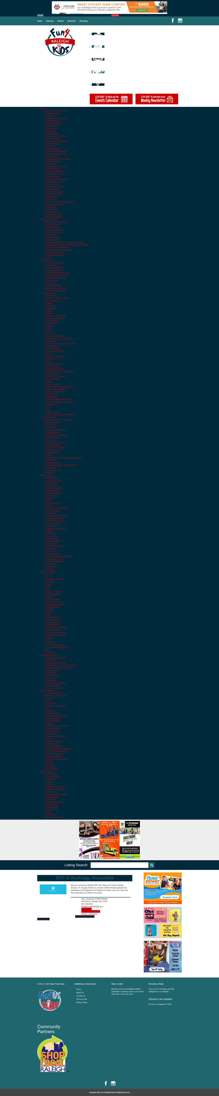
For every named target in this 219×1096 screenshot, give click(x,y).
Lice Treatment (51, 452)
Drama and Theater (53, 591)
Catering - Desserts (53, 493)
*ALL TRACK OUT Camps (55, 110)
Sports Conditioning (53, 746)
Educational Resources (54, 229)
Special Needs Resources (55, 288)
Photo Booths (50, 548)
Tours (47, 407)
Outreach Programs (53, 619)
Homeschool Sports (53, 718)
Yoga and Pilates (52, 769)
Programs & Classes (48, 571)
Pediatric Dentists (52, 462)
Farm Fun (49, 784)
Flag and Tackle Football (55, 705)
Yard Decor (49, 569)
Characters (49, 498)
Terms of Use (81, 999)
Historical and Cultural (54, 602)
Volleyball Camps (52, 212)
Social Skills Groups (53, 285)
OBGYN (48, 455)
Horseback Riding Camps (55, 153)
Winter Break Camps (53, 217)
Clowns (48, 500)
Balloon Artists (51, 483)
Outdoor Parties (51, 538)
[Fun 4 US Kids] (60, 42)
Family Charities (51, 265)
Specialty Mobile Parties (55, 561)
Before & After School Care (56, 222)
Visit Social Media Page (90, 911)
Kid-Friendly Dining (53, 675)
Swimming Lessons (53, 756)
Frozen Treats (51, 673)
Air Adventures (51, 295)
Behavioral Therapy (53, 422)
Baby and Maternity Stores (56, 657)
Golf (47, 708)
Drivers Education (52, 594)
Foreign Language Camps (56, 136)
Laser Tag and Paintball (55, 351)
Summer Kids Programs (55, 645)
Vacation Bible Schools (54, 204)
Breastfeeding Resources (55, 429)
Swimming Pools (52, 394)
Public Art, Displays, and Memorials (59, 371)
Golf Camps (50, 146)
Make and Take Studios (54, 356)
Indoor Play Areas (52, 348)
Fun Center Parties (53, 523)
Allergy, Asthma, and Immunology (58, 419)
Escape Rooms (51, 323)
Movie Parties (50, 533)
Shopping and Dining (48, 655)
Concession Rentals (53, 503)
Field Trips (49, 326)
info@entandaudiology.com (92, 906)
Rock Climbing (51, 733)
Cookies (48, 505)
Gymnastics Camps (53, 148)
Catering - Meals (52, 495)
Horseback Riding (52, 721)
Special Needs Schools (54, 252)
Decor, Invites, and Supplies (56, 508)
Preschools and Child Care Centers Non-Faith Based (66, 245)
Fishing (48, 328)
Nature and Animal (52, 617)
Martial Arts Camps (53, 161)
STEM (47, 640)
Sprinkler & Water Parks (55, 391)
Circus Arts (49, 581)
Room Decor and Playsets (55, 683)
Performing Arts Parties (54, 546)
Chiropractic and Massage (56, 434)
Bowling (48, 310)
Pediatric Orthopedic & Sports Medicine (61, 465)
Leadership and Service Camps (58, 158)
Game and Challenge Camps (57, 141)
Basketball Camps (52, 121)
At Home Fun (50, 305)
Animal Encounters (53, 300)
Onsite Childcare (52, 240)
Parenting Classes (52, 622)
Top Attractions (51, 404)
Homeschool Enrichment (55, 604)
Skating (48, 381)
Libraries (48, 353)
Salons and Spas (52, 379)
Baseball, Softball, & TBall (55, 695)
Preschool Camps (52, 176)
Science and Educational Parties (58, 556)
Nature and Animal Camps (56, 166)
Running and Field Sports (55, 736)
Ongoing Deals (51, 804)
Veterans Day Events (53, 817)
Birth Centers (50, 424)
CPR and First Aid (52, 437)
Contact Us (80, 995)
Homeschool (50, 234)
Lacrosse (49, 723)
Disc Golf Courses (52, 321)
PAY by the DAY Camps (54, 171)
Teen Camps (50, 199)
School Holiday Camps (54, 181)
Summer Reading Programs (56, 647)
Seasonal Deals (51, 809)
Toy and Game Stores (54, 688)
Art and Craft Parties (53, 480)
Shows (48, 812)
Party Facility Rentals (53, 541)
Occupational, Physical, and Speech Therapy (63, 457)
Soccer (48, 738)
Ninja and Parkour (52, 728)
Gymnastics (50, 710)
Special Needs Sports (54, 741)
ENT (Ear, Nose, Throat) (55, 442)
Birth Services (51, 427)
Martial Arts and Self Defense (57, 726)
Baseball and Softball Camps (57, 118)
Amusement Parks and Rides (57, 298)
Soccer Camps (51, 184)
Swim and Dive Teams (54, 754)
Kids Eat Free (50, 678)
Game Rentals (51, 526)
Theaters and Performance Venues (59, 402)
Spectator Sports (52, 384)
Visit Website (86, 909)
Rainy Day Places (52, 374)
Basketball (49, 698)
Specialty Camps (52, 189)
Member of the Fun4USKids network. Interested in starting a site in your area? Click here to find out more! (127, 991)
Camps (43, 108)
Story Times (50, 642)
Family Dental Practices (54, 447)
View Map (79, 916)
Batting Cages (51, 308)
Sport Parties (50, 564)
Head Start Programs (53, 232)
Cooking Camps (51, 126)
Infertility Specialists (53, 450)
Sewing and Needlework (55, 632)
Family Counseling (52, 445)
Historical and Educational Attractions (60, 343)
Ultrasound (49, 472)
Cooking (48, 584)
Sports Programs (47, 690)
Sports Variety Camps (54, 191)
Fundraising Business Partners (57, 272)
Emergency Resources (54, 262)
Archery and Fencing (53, 693)
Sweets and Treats (52, 685)
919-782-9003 (87, 904)
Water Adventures (52, 412)
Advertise (71, 21)
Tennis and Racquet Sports (56, 759)
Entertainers (50, 513)
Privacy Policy (81, 1002)
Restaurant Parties (52, 553)
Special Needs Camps (54, 186)
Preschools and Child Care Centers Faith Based (64, 242)
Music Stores (50, 680)
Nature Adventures (53, 366)
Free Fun (49, 331)
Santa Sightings (51, 807)
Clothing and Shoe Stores (55, 662)
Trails (47, 409)
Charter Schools (51, 224)
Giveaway (83, 21)
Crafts (47, 586)
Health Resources (47, 417)
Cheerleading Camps (53, 123)
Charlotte (115, 15)
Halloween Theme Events (55, 786)
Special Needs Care (53, 470)
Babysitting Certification (54, 579)
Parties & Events (47, 475)
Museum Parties (52, 536)
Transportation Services (55, 255)
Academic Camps (52, 113)
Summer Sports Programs (55, 751)
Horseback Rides (52, 346)
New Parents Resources (55, 278)
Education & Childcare (49, 219)
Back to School (51, 774)
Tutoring (48, 257)
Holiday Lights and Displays (56, 794)
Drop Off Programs (53, 227)
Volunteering (50, 652)
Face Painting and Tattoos (56, 516)
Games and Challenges (54, 336)
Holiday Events (51, 792)
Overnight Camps (52, 169)
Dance (48, 589)
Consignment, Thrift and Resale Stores (61, 665)
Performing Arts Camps (54, 174)
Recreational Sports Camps (56, 179)
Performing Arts (51, 624)
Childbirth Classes (52, 432)
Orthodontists (50, 460)
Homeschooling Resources (56, 275)
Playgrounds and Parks (54, 369)
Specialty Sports (51, 743)
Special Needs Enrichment (56, 635)
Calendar (50, 21)
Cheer (47, 700)
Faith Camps (50, 131)
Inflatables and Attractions (55, 528)
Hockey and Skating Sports (56, 716)
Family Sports (51, 703)
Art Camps (49, 115)
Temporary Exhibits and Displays (58, 399)
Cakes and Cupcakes (54, 488)
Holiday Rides (51, 799)
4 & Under (49, 574)
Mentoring (49, 609)
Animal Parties (51, 478)
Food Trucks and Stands (55, 521)
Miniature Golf (51, 359)
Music (47, 614)
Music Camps (50, 164)
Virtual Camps (51, 209)
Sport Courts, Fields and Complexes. (60, 386)
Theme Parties (51, 566)
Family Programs (52, 599)
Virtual (48, 650)
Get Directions (88, 916)
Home (39, 21)
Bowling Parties (51, 485)
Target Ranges (51, 397)
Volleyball (49, 764)
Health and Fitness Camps (56, 151)
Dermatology (50, 440)
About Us (80, 992)
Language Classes (52, 607)
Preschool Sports (52, 731)
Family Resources (47, 260)
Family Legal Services (54, 267)
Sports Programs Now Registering (59, 748)
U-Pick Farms (50, 814)
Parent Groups (51, 280)
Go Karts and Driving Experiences (59, 338)
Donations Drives (52, 776)
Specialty (49, 637)
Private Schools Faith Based (56, 247)
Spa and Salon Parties (54, 559)
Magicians (49, 531)
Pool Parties (50, 551)
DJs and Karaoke (52, 510)
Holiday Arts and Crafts (54, 789)
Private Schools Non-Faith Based (58, 250)
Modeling (49, 612)
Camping (49, 313)
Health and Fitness (53, 713)
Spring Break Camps (53, 194)
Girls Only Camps (52, 143)
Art (46, 576)
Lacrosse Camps (52, 156)
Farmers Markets (52, 670)
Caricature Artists (52, 490)
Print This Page (43, 919)
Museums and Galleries (55, 364)
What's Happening (47, 771)
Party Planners (51, 543)
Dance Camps (51, 128)
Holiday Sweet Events (54, 802)
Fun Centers (50, 333)
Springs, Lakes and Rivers (56, 389)
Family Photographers (54, 270)
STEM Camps (51, 196)
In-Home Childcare (53, 237)
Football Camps (51, 133)
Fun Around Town (47, 293)
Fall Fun (48, 781)
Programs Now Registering (56, 627)
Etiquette (49, 597)
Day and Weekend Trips (55, 318)
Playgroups (49, 283)
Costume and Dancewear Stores (58, 667)
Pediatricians (50, 467)
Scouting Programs (53, 629)
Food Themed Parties (54, 518)
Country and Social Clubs (55, 315)
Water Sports (50, 766)
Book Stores (50, 660)
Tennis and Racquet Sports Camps (59, 202)
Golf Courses (50, 341)
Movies (48, 361)
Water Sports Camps (53, 214)
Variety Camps (51, 207)
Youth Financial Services (55, 290)
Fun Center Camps (53, 138)
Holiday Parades (52, 797)
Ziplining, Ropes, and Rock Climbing (60, 414)
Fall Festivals (50, 779)
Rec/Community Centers (55, 376)
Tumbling (49, 761)
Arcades (48, 303)
